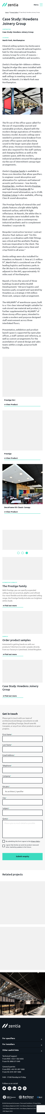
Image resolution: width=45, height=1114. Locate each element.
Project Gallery (14, 12)
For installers (8, 1044)
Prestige (36, 186)
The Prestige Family (14, 586)
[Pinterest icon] (25, 1088)
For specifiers (8, 1038)
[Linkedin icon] (14, 1088)
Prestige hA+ (8, 186)
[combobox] (22, 791)
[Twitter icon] (4, 1088)
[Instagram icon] (9, 1088)
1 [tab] (18, 553)
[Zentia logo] (10, 4)
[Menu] (41, 4)
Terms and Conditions (26, 1103)
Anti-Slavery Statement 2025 (11, 1106)
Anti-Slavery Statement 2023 (11, 1108)
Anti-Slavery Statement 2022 (28, 1108)
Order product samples (16, 640)
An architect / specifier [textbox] (14, 791)
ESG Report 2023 (8, 1111)
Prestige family (17, 171)
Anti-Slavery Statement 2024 (28, 1106)
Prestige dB (24, 189)
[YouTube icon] (19, 1088)
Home (7, 12)
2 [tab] (22, 553)
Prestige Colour (10, 195)
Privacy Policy (35, 841)
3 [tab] (27, 553)
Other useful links (10, 1050)
